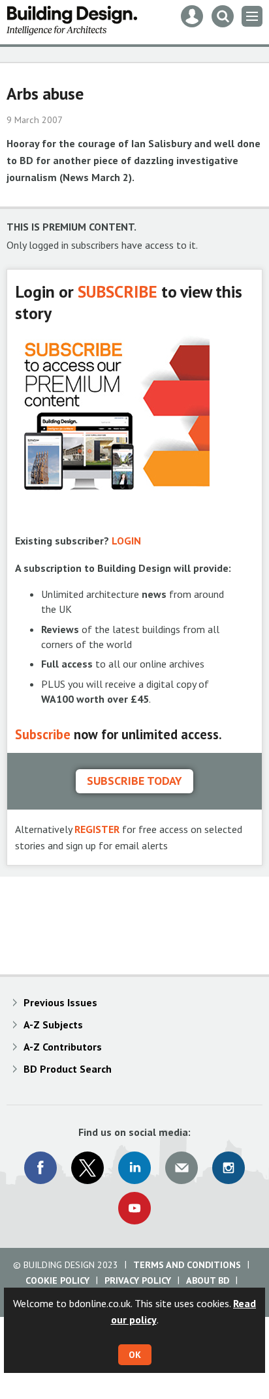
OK (135, 1355)
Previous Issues (60, 1002)
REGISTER (96, 829)
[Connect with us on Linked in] (134, 1168)
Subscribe (43, 734)
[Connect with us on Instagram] (228, 1168)
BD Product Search (68, 1068)
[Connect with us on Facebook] (40, 1168)
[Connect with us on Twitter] (87, 1168)
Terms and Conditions (187, 1265)
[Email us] (181, 1168)
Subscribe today (134, 780)
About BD (207, 1280)
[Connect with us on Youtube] (134, 1208)
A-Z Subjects (53, 1024)
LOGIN (126, 540)
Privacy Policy (137, 1280)
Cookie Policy (57, 1280)
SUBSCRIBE (117, 291)
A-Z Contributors (63, 1046)
